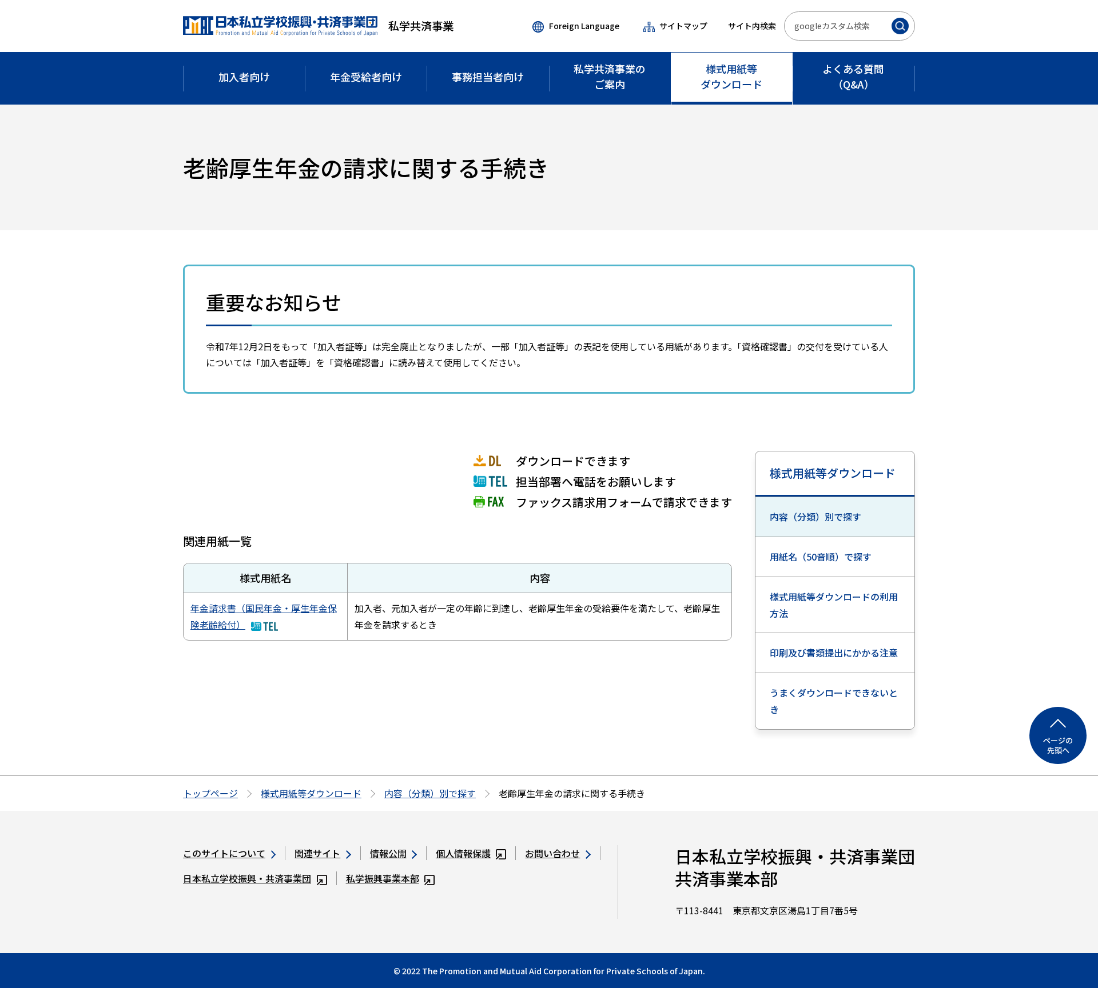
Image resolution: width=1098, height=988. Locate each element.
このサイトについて (224, 853)
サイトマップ (683, 25)
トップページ (210, 793)
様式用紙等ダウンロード (833, 473)
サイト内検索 (752, 25)
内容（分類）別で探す (815, 516)
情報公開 (388, 853)
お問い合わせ (552, 853)
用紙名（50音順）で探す (821, 556)
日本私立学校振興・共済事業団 (247, 878)
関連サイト (317, 853)
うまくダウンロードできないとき (834, 701)
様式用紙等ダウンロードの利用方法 (834, 605)
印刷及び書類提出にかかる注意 (834, 652)
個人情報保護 (463, 853)
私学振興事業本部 (382, 878)
